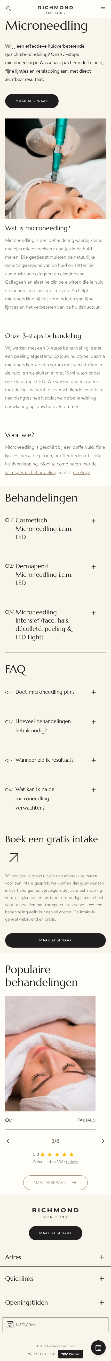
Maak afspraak (31, 101)
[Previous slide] (10, 1141)
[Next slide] (101, 1141)
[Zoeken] (8, 8)
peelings (81, 472)
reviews (72, 1161)
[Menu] (103, 8)
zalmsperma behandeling (31, 472)
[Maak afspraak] (98, 1349)
